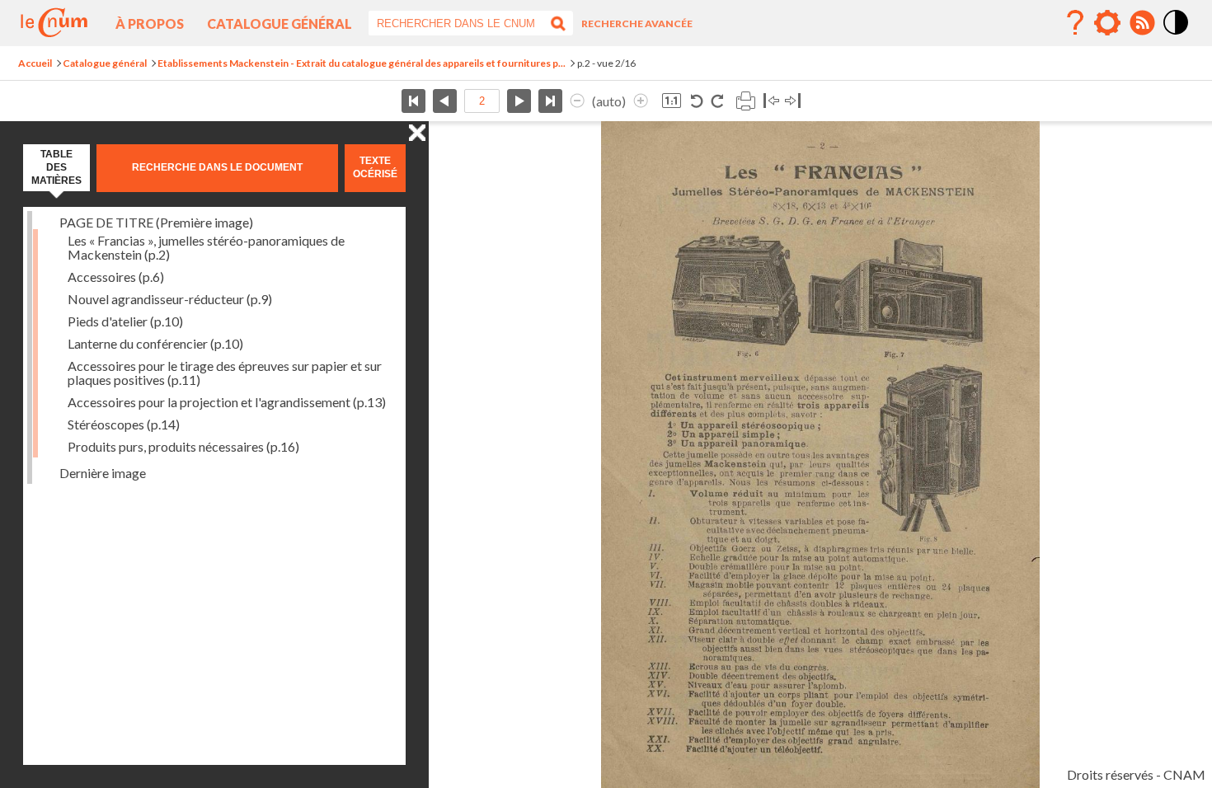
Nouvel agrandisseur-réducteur (170, 299)
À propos (149, 23)
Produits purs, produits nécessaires (183, 446)
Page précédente (445, 101)
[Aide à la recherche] (1075, 23)
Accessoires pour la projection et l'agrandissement (227, 402)
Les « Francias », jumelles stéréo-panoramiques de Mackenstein (206, 247)
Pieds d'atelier (125, 321)
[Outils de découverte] (1107, 23)
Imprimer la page (745, 101)
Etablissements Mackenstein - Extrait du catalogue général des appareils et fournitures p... (361, 63)
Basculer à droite (793, 101)
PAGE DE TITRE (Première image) (156, 222)
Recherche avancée (637, 23)
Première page (413, 101)
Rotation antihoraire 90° (697, 101)
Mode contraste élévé (1176, 35)
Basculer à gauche (771, 101)
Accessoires (116, 276)
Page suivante (519, 101)
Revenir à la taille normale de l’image (671, 101)
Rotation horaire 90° (717, 101)
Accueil (35, 63)
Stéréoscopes (124, 424)
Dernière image (102, 473)
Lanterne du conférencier (155, 343)
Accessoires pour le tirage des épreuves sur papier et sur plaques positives (225, 372)
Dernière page (550, 101)
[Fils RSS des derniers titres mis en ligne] (1142, 23)
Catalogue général (279, 23)
